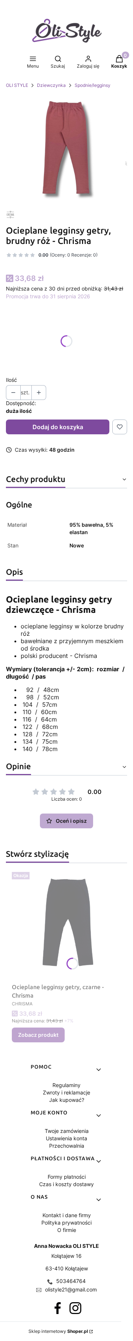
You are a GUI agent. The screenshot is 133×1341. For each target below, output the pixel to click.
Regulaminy (66, 1085)
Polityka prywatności (66, 1222)
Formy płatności (67, 1177)
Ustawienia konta (66, 1138)
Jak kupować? (66, 1100)
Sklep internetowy (58, 1331)
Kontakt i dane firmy (66, 1215)
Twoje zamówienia (67, 1131)
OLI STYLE (17, 85)
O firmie (66, 1230)
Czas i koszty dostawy (66, 1184)
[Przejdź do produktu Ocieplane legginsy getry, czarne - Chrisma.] (66, 924)
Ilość (11, 380)
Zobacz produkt (38, 1035)
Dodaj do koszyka (58, 427)
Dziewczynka (51, 85)
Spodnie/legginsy (92, 85)
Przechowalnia (66, 1146)
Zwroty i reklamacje (66, 1092)
